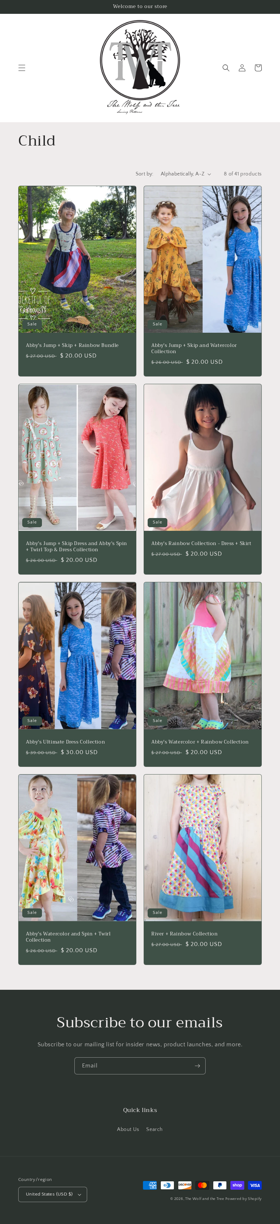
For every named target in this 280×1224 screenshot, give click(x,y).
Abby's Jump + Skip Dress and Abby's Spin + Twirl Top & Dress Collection (76, 547)
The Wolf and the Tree (204, 1199)
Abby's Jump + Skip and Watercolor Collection (194, 349)
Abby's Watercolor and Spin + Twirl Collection (68, 937)
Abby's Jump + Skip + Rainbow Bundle (72, 346)
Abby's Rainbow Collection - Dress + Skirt (201, 544)
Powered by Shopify (243, 1199)
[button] (22, 68)
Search (154, 1129)
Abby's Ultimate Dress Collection (65, 742)
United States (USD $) (49, 1194)
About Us (128, 1129)
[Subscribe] (197, 1065)
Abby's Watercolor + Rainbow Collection (200, 742)
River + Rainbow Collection (184, 934)
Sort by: (144, 174)
